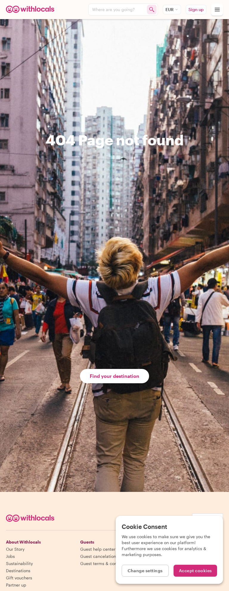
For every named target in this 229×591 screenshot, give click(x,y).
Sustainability (19, 563)
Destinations (18, 570)
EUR (169, 9)
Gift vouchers (19, 577)
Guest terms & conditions (105, 563)
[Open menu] (217, 10)
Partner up (16, 584)
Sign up (196, 9)
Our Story (15, 549)
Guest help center (97, 549)
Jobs (10, 556)
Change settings (145, 570)
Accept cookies (195, 570)
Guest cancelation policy (104, 556)
